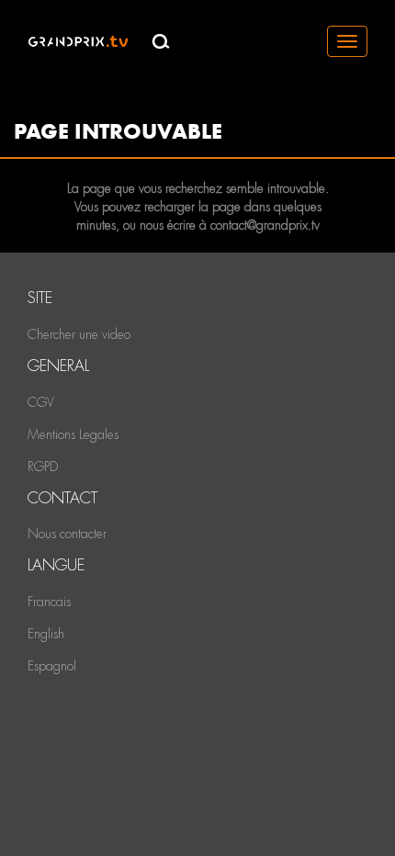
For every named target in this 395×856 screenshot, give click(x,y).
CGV (41, 402)
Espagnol (52, 666)
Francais (49, 601)
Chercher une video (79, 334)
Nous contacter (67, 533)
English (46, 633)
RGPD (43, 466)
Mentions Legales (73, 434)
